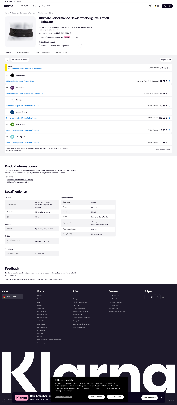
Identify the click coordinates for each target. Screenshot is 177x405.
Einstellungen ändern (63, 397)
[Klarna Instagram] (163, 296)
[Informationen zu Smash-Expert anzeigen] (7, 112)
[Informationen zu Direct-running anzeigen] (7, 124)
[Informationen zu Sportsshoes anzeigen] (7, 75)
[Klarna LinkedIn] (152, 296)
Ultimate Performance (42, 212)
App (43, 6)
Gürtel (37, 217)
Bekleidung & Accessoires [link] (28, 13)
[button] (157, 6)
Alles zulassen (115, 397)
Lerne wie (74, 37)
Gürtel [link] (51, 13)
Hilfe (48, 6)
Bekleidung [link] (43, 13)
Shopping (36, 6)
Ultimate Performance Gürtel (18, 182)
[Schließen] (125, 379)
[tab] (8, 52)
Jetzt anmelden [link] (150, 398)
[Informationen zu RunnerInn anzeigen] (7, 88)
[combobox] (60, 46)
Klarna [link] (7, 13)
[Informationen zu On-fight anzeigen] (7, 100)
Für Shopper (8, 1)
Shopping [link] (14, 13)
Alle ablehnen (96, 397)
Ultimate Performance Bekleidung (20, 180)
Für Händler (17, 1)
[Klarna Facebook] (147, 296)
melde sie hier (57, 279)
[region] (89, 389)
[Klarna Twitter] (157, 296)
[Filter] (7, 60)
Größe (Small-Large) (47, 42)
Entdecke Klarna (25, 6)
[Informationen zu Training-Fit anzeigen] (7, 137)
